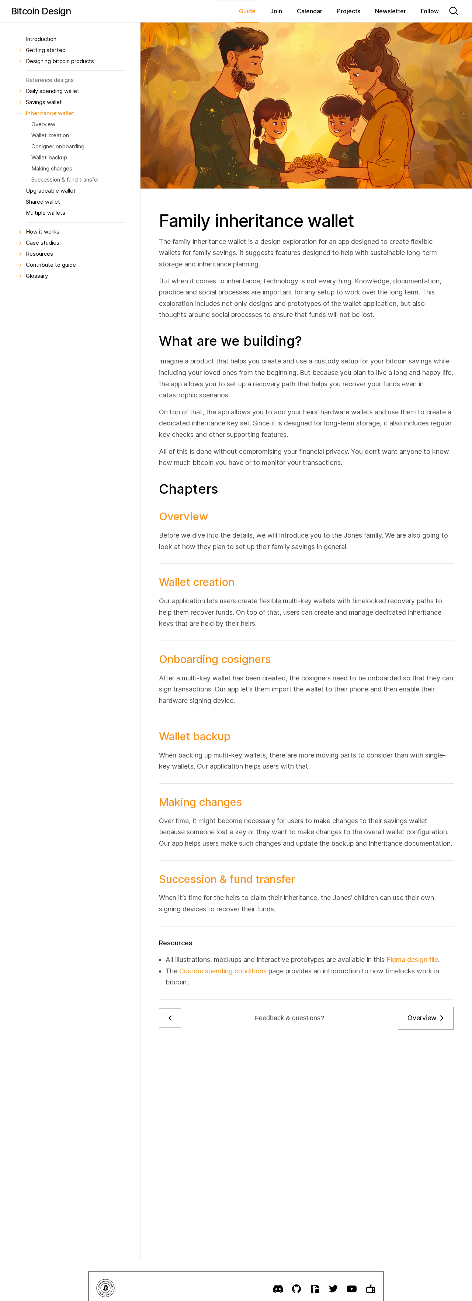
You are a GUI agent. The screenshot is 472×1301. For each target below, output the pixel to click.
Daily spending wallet (52, 90)
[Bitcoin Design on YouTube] (351, 1288)
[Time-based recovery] (170, 1018)
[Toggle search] (453, 11)
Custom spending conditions (223, 971)
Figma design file (412, 959)
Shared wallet (43, 201)
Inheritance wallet (50, 113)
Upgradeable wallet (51, 190)
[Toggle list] (20, 50)
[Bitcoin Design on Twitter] (333, 1288)
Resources (39, 253)
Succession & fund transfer (65, 179)
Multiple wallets (45, 212)
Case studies (42, 242)
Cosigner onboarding (57, 146)
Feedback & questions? (289, 1018)
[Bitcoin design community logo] (105, 1288)
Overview (43, 124)
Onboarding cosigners (215, 659)
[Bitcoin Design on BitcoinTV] (370, 1288)
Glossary (37, 275)
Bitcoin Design (41, 11)
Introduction (41, 38)
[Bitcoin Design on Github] (296, 1288)
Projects (348, 11)
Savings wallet (44, 102)
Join (276, 11)
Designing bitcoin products (60, 61)
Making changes (51, 168)
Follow (430, 11)
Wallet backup (49, 157)
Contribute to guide (51, 264)
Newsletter (390, 11)
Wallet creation (50, 135)
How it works (42, 231)
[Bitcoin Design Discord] (278, 1288)
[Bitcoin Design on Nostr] (314, 1288)
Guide (247, 11)
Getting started (46, 50)
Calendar (309, 11)
